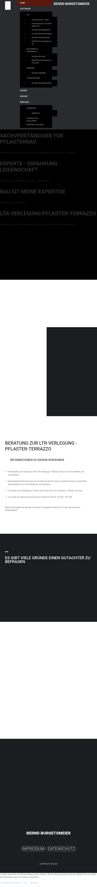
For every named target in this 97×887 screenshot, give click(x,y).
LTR (28, 15)
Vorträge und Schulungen (32, 119)
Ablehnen (34, 883)
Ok (26, 883)
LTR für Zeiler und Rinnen (42, 34)
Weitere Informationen (11, 883)
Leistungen (25, 9)
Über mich (24, 102)
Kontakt (24, 96)
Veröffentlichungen (35, 125)
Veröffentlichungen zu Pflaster (41, 61)
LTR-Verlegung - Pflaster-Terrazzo (42, 25)
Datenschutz (61, 848)
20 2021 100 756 (64, 497)
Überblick (36, 113)
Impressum (33, 848)
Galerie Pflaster (38, 56)
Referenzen (31, 108)
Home (22, 3)
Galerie (23, 90)
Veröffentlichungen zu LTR (41, 43)
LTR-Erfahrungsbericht (41, 30)
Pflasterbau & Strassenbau (32, 50)
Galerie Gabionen (39, 73)
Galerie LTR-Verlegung (41, 37)
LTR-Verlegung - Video (40, 20)
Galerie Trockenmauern (42, 83)
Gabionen (30, 68)
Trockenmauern (33, 78)
